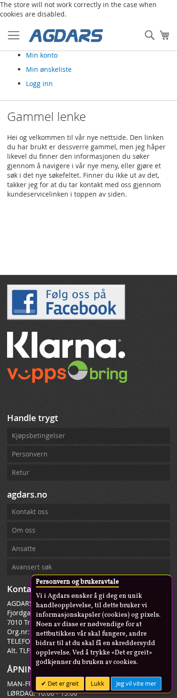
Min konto (42, 55)
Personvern (30, 453)
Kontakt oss (30, 511)
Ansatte (24, 548)
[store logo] (66, 35)
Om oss (23, 530)
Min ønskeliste (49, 69)
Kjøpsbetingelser (38, 435)
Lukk (97, 683)
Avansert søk (32, 566)
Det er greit (62, 683)
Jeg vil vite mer (136, 683)
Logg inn (39, 83)
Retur (20, 472)
